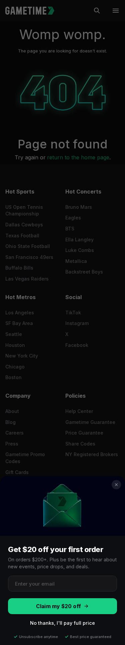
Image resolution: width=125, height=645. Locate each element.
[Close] (116, 484)
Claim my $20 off (58, 606)
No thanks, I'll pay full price (62, 623)
